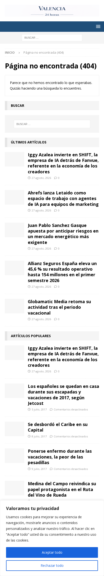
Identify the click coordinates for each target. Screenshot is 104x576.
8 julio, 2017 (39, 436)
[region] (52, 538)
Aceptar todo (52, 552)
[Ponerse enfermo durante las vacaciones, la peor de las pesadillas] (14, 455)
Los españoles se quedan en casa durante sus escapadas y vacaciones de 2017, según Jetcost (63, 394)
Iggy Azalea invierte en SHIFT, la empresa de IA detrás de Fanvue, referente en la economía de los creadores (63, 163)
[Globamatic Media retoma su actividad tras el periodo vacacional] (14, 306)
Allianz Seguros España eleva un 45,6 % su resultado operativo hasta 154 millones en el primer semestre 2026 (62, 271)
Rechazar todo (52, 565)
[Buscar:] (52, 37)
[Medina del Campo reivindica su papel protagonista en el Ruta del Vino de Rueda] (14, 488)
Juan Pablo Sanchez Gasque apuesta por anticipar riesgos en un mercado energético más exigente (63, 233)
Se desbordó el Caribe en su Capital (58, 427)
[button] (97, 26)
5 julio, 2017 (39, 409)
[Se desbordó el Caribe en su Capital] (14, 429)
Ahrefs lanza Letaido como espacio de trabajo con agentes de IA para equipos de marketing (63, 198)
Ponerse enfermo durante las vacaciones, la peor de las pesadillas (60, 456)
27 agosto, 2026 (41, 178)
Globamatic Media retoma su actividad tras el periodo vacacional (59, 307)
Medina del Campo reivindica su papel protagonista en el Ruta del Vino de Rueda (62, 489)
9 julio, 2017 (39, 469)
